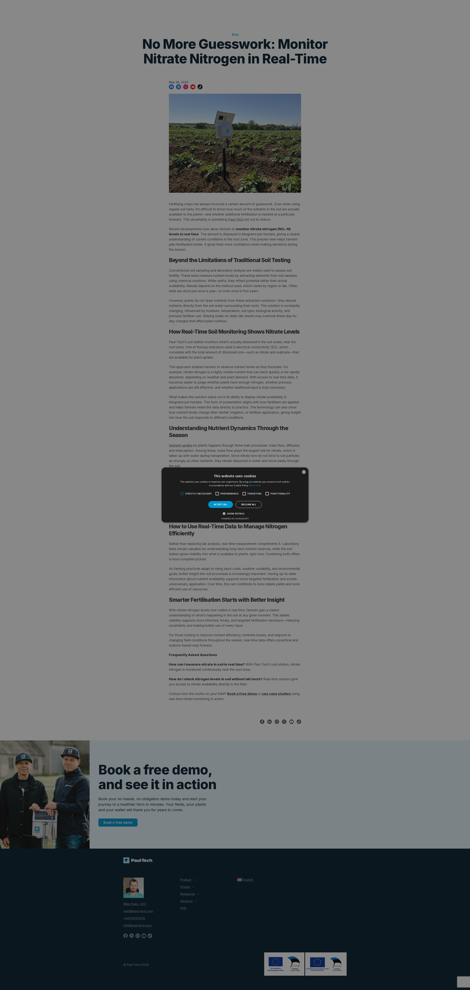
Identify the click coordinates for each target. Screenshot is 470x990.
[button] (234, 513)
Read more (255, 485)
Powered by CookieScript (235, 518)
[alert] (235, 495)
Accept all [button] (220, 504)
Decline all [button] (248, 504)
